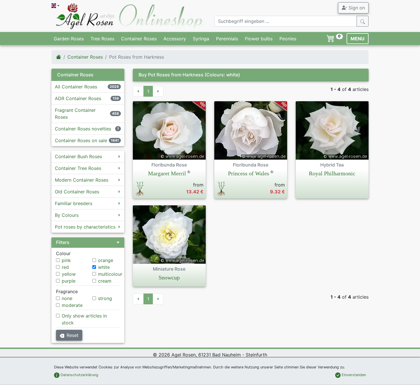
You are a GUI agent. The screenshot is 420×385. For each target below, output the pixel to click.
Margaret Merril (167, 173)
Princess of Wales (248, 173)
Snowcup (169, 277)
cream (104, 281)
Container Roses (139, 38)
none (67, 298)
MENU (358, 38)
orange (105, 260)
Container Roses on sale (81, 140)
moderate (72, 305)
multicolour (110, 274)
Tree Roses (102, 38)
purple (68, 281)
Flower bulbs (259, 38)
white (104, 267)
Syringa (201, 38)
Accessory (174, 38)
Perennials (227, 38)
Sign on (356, 8)
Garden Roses (69, 38)
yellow (69, 274)
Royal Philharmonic (332, 173)
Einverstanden (353, 375)
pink (66, 260)
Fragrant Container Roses (75, 113)
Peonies (287, 38)
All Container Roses (76, 87)
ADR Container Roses (78, 98)
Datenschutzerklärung (78, 375)
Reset (73, 335)
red (65, 267)
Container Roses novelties (83, 129)
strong (105, 298)
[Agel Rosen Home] (58, 56)
